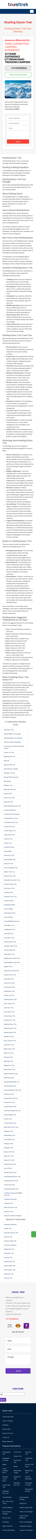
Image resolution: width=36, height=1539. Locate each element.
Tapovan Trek (8, 1237)
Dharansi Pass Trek (9, 876)
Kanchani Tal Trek (9, 983)
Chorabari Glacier (9, 847)
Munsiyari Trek (8, 1057)
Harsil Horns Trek (9, 888)
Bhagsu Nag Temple (17, 1471)
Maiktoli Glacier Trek (10, 1028)
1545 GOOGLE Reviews (18, 75)
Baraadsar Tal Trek (9, 773)
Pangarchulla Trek (9, 1261)
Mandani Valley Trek (10, 1032)
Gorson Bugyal (8, 917)
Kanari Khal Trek (9, 979)
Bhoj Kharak (7, 781)
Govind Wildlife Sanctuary (11, 921)
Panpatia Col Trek (9, 1102)
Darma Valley (8, 851)
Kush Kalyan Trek (9, 1012)
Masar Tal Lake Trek (10, 1040)
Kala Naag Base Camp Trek (12, 962)
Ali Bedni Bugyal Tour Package (13, 738)
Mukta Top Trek (9, 1053)
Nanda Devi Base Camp (11, 1073)
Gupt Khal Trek (8, 933)
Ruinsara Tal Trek (9, 1152)
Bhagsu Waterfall (7, 1441)
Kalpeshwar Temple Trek (11, 970)
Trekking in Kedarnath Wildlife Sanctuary (13, 1194)
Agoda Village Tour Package (12, 734)
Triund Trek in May (8, 1417)
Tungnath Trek (8, 1203)
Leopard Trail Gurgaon (26, 1530)
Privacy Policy (6, 1429)
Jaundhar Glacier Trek (10, 946)
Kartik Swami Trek (9, 987)
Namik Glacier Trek (9, 1069)
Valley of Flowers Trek (10, 1207)
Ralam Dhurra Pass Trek (11, 1127)
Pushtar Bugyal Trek (10, 1123)
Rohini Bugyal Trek (9, 1135)
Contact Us (5, 1437)
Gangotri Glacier (9, 900)
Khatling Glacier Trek (10, 999)
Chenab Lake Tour (9, 826)
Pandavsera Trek (9, 1094)
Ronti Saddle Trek (9, 1139)
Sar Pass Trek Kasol (29, 1465)
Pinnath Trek (8, 1119)
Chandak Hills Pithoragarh (11, 814)
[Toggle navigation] (32, 11)
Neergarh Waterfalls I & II (11, 1082)
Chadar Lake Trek (29, 1459)
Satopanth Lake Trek (10, 1172)
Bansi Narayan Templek (11, 769)
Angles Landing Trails (25, 1507)
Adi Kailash (5, 1522)
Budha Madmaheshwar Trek (12, 806)
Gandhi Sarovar (8, 892)
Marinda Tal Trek (9, 1036)
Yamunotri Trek (8, 1211)
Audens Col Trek (9, 752)
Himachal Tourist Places (5, 1479)
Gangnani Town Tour (10, 896)
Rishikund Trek (8, 1131)
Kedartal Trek (8, 1257)
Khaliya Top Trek (9, 995)
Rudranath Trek (8, 1274)
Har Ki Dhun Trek (9, 937)
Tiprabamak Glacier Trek (11, 1189)
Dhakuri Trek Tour (9, 872)
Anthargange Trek (6, 1453)
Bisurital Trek (8, 793)
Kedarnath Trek (8, 1253)
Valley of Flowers (7, 1526)
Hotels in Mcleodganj (25, 1522)
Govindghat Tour (9, 925)
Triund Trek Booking (8, 1530)
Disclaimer (5, 1425)
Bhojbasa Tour (8, 785)
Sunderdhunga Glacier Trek (12, 1176)
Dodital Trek (7, 1228)
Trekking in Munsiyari (10, 1199)
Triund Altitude (7, 1497)
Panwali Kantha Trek (10, 1106)
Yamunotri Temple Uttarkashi (13, 1215)
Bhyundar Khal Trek (10, 789)
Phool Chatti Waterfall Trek (12, 1110)
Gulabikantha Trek (9, 929)
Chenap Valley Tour (10, 830)
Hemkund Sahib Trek (10, 1241)
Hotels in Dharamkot (28, 1478)
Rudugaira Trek (8, 1147)
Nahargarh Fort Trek (17, 1484)
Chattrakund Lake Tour (11, 822)
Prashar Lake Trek (6, 1486)
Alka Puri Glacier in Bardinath (12, 742)
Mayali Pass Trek (9, 1045)
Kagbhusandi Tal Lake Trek (12, 958)
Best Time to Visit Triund (7, 1502)
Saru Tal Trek (8, 1168)
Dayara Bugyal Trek (9, 859)
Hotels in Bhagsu (7, 1507)
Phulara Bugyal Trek (10, 1115)
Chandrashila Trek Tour (11, 818)
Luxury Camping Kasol (5, 1470)
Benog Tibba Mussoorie (11, 777)
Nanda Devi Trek (17, 1478)
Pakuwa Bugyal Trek (10, 1086)
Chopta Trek (8, 843)
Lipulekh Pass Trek (9, 1020)
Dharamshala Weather (29, 1490)
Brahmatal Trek (8, 802)
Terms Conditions (7, 1421)
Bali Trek (6, 760)
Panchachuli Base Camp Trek (12, 1090)
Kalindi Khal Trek (9, 1249)
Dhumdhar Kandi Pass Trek (12, 880)
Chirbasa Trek (8, 839)
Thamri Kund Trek (9, 1185)
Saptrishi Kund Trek (10, 1164)
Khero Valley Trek (9, 1003)
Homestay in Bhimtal (10, 1245)
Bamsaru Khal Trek (9, 765)
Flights (4, 1464)
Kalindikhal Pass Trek (5, 1492)
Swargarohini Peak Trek (11, 1180)
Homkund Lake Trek (10, 942)
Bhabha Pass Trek (29, 1471)
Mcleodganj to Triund (5, 1459)
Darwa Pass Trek (9, 855)
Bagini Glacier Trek (9, 756)
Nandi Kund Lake (9, 1077)
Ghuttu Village (8, 909)
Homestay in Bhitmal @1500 (17, 40)
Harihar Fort (23, 1503)
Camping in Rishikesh (10, 1224)
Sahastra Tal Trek (9, 1160)
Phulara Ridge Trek (9, 1265)
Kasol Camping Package (6, 1512)
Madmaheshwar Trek (10, 1024)
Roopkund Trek (8, 1143)
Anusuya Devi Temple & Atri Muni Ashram (14, 747)
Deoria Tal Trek (8, 863)
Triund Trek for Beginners (24, 1517)
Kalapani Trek (8, 966)
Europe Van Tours (7, 1433)
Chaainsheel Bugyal (10, 810)
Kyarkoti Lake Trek (9, 1016)
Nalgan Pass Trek (9, 1065)
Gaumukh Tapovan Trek (11, 1232)
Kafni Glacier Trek (9, 954)
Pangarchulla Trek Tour (11, 1098)
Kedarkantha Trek (9, 991)
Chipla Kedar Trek (9, 835)
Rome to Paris (6, 1518)
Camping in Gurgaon (25, 1526)
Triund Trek (17, 1452)
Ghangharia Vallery (9, 905)
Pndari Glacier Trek (9, 1270)
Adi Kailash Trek (9, 730)
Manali (16, 1466)
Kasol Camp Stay (17, 1461)
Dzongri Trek (17, 1456)
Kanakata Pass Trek (10, 975)
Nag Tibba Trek (8, 1061)
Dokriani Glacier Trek (10, 884)
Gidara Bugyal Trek (9, 913)
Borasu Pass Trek (9, 797)
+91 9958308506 (12, 1319)
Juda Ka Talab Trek (9, 950)
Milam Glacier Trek (9, 1049)
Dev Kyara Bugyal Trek (10, 867)
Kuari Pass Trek (8, 1007)
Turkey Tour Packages (26, 1511)
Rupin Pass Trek (9, 1156)
